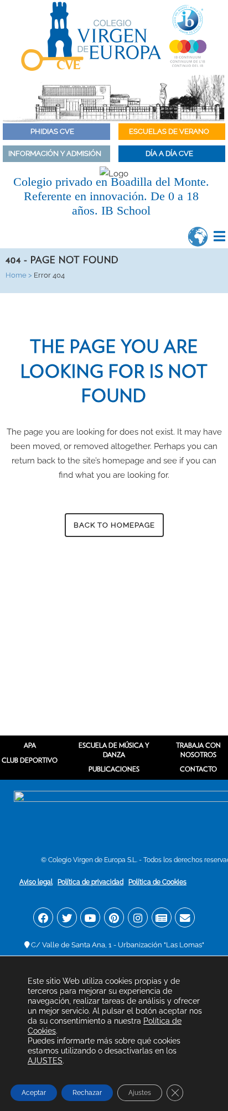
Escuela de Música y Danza (114, 750)
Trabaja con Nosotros (198, 750)
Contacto (198, 769)
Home (16, 275)
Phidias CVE (54, 131)
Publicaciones (114, 769)
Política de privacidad (90, 882)
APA (30, 745)
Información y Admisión (55, 153)
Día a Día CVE (170, 153)
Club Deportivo (30, 760)
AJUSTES (45, 1060)
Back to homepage (114, 525)
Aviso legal (36, 882)
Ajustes (139, 1093)
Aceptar (34, 1093)
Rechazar (87, 1093)
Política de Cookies (157, 882)
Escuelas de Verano (170, 131)
